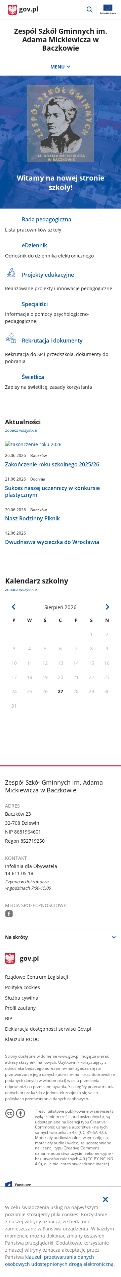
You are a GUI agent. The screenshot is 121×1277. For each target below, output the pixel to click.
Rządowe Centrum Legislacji (36, 977)
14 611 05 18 (19, 873)
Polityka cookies (22, 987)
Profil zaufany (20, 1008)
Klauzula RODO (22, 1039)
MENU (57, 66)
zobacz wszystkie (21, 430)
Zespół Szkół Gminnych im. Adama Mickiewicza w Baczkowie (60, 39)
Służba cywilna (21, 998)
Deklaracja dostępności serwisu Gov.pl (48, 1029)
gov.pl (29, 959)
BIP (8, 1018)
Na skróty (16, 937)
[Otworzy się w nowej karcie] (9, 914)
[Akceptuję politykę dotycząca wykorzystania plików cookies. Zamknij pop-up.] (105, 1199)
